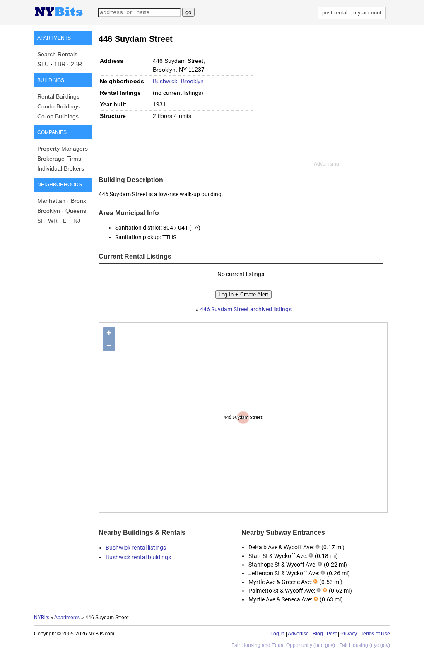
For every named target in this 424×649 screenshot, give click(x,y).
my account (367, 13)
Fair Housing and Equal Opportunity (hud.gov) (283, 645)
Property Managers (62, 148)
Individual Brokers (60, 168)
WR (53, 220)
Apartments (67, 617)
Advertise (298, 634)
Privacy (348, 634)
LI (65, 220)
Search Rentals (57, 54)
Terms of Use (375, 634)
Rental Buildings (58, 96)
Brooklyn (48, 210)
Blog (318, 634)
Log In (277, 634)
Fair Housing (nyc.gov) (364, 645)
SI (40, 220)
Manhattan (51, 200)
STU (43, 64)
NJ (76, 220)
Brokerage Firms (59, 158)
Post (332, 634)
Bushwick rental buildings (138, 557)
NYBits (41, 617)
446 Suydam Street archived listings (246, 309)
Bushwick (165, 81)
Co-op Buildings (58, 116)
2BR (76, 64)
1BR (59, 64)
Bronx (78, 200)
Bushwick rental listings (136, 547)
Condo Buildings (58, 106)
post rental (334, 13)
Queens (75, 210)
